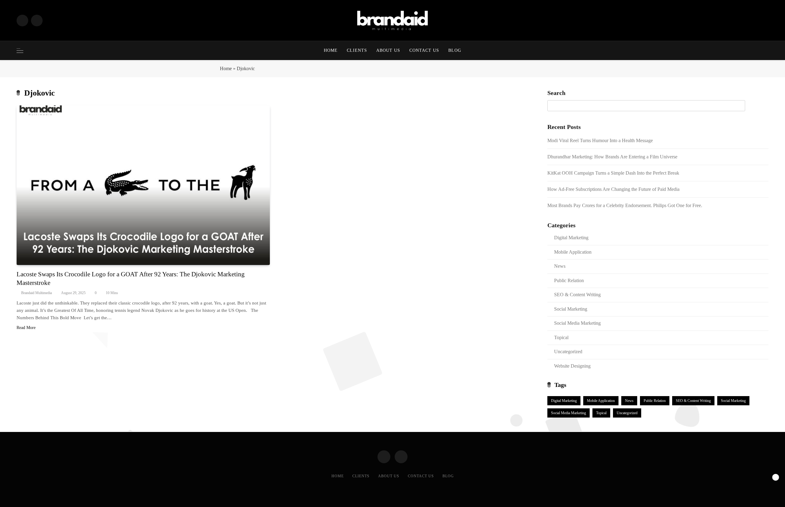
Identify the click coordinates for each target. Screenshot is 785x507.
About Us (388, 50)
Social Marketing (570, 309)
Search (556, 92)
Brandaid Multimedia (36, 293)
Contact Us (424, 50)
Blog (454, 50)
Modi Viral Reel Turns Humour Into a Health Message (600, 140)
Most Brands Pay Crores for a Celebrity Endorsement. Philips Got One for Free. (625, 205)
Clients (357, 50)
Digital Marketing (571, 237)
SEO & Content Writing (577, 294)
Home (331, 50)
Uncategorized (568, 351)
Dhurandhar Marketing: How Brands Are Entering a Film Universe (612, 156)
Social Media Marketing (577, 323)
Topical (561, 337)
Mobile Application (573, 252)
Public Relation (569, 280)
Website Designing (572, 366)
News (559, 266)
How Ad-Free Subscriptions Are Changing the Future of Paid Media (613, 189)
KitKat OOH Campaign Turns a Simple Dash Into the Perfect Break (613, 173)
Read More (26, 327)
